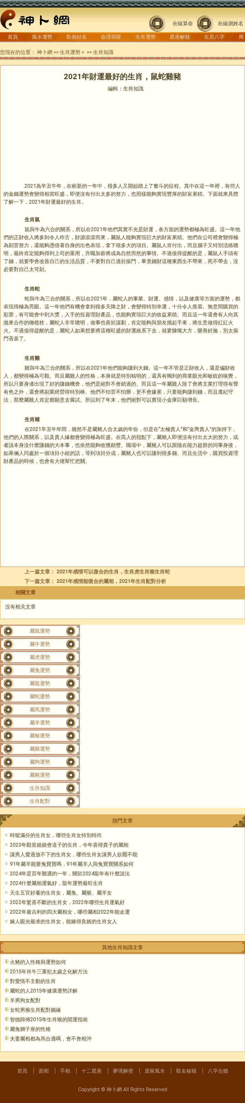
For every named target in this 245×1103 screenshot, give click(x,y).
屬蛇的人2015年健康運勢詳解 (44, 991)
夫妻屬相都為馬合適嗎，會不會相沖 (51, 1039)
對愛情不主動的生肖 (33, 981)
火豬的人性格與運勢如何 (38, 962)
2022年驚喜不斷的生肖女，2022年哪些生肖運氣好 (67, 902)
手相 (65, 1071)
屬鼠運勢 (40, 631)
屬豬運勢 (40, 775)
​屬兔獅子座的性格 (30, 1029)
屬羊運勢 (40, 723)
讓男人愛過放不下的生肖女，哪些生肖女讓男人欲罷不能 (73, 854)
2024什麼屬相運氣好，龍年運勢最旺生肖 (56, 883)
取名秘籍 (186, 1071)
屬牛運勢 (40, 644)
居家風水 (155, 1071)
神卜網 (44, 52)
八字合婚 (218, 1071)
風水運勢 (42, 37)
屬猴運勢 (40, 736)
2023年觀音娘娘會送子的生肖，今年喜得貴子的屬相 (69, 845)
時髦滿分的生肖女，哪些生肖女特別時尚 (56, 835)
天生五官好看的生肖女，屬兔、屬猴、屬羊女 (61, 893)
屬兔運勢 (40, 670)
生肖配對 (40, 801)
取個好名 (76, 37)
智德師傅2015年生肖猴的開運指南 (49, 1019)
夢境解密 (123, 1071)
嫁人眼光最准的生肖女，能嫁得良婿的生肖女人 (63, 921)
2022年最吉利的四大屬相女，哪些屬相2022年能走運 (70, 912)
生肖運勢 (145, 37)
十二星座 (91, 1071)
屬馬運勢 (40, 709)
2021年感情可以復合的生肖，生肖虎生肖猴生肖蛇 (113, 572)
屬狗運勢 (40, 762)
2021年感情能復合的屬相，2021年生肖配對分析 (111, 581)
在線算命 (183, 23)
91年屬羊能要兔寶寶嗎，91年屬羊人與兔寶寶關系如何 (72, 864)
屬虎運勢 (40, 657)
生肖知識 (103, 52)
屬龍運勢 (40, 683)
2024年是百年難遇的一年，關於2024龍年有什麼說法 (70, 874)
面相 (44, 1071)
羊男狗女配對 (25, 1000)
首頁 (13, 37)
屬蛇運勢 (40, 696)
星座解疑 (180, 37)
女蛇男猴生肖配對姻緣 (35, 1010)
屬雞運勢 (40, 749)
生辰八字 (214, 37)
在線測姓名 (230, 23)
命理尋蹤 (111, 37)
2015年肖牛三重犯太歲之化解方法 (49, 972)
